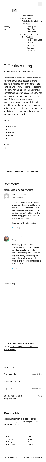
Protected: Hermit (12, 381)
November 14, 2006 (19, 194)
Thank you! (31, 26)
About (24, 24)
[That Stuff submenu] (31, 37)
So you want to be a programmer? (13, 397)
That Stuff (26, 37)
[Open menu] (40, 4)
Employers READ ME (31, 34)
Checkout (29, 16)
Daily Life (30, 71)
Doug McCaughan (18, 71)
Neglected (8, 388)
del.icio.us (31, 51)
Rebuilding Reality (29, 21)
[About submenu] (28, 24)
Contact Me (31, 32)
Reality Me (11, 413)
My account (26, 18)
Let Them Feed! (33, 171)
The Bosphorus (17, 197)
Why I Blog (31, 29)
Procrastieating (11, 374)
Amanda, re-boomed (14, 171)
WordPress (38, 457)
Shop (39, 21)
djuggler (15, 240)
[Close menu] (14, 10)
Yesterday (16, 245)
